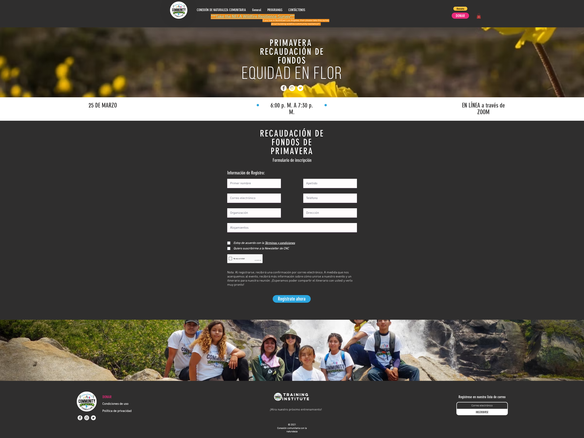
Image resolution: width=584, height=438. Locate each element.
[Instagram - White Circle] (292, 88)
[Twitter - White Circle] (300, 88)
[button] (460, 9)
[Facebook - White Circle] (284, 88)
